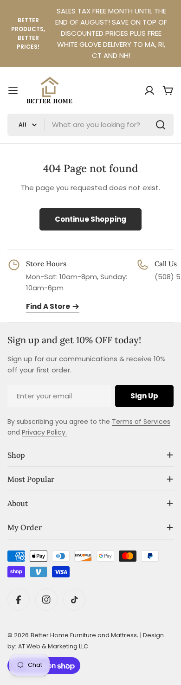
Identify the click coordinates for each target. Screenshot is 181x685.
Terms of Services (141, 421)
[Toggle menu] (13, 90)
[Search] (160, 124)
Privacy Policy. (44, 432)
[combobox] (90, 125)
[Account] (149, 90)
